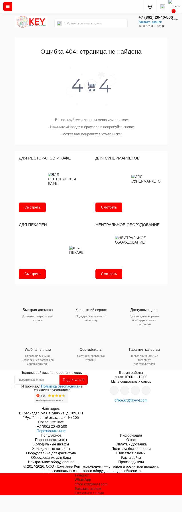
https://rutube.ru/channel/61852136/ (146, 390)
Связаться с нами (131, 453)
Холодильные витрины (51, 449)
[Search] (59, 23)
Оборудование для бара (51, 457)
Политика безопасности (60, 386)
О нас (131, 440)
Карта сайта (131, 457)
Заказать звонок (150, 22)
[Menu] (7, 6)
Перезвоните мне (51, 431)
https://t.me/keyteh (114, 390)
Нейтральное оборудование (51, 462)
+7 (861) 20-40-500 (155, 17)
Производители (131, 462)
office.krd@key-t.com (131, 400)
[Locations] (149, 6)
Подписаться (73, 380)
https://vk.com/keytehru (124, 390)
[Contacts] (162, 6)
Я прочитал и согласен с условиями (52, 388)
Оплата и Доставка (131, 444)
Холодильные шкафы (51, 444)
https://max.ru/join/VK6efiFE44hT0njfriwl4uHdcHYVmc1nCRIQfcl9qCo (135, 390)
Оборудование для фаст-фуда (51, 453)
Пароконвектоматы (51, 440)
